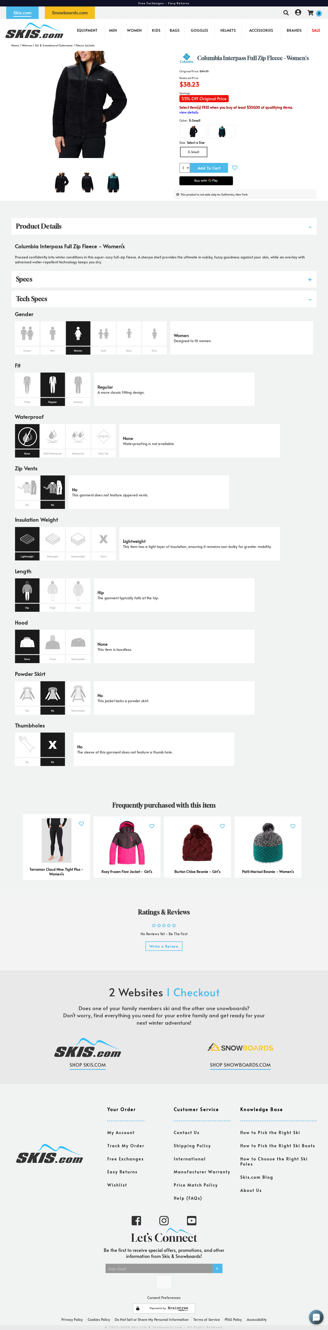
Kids (156, 30)
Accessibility (257, 1319)
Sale (316, 30)
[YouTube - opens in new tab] (191, 1220)
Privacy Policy (72, 1319)
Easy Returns (122, 1171)
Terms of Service (206, 1319)
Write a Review (163, 946)
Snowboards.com (70, 12)
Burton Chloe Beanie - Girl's (197, 871)
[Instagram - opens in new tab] (164, 1220)
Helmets (228, 30)
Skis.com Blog (256, 1177)
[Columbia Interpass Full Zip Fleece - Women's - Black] (62, 181)
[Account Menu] (298, 13)
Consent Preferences (164, 1297)
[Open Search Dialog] (286, 13)
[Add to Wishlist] (234, 167)
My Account (121, 1132)
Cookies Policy (99, 1319)
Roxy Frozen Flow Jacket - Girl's (127, 871)
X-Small (193, 152)
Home (15, 45)
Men (113, 30)
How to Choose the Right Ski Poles (274, 1161)
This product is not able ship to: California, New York (214, 194)
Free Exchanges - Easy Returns (164, 3)
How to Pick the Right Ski (270, 1132)
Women (134, 30)
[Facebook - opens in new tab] (136, 1220)
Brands (294, 30)
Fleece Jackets (85, 45)
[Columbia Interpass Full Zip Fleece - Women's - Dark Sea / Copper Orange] (113, 181)
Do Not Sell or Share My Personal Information (152, 1319)
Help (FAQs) (188, 1198)
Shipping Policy (192, 1145)
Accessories (261, 30)
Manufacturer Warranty (202, 1171)
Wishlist (117, 1185)
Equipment (87, 30)
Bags (175, 30)
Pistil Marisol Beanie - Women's (268, 871)
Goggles (199, 30)
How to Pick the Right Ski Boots (277, 1145)
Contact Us (187, 1132)
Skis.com (22, 12)
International (190, 1158)
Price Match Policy (196, 1185)
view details (188, 112)
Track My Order (125, 1145)
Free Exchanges (125, 1158)
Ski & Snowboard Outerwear (54, 45)
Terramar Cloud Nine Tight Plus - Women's (56, 871)
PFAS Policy (233, 1319)
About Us (251, 1190)
